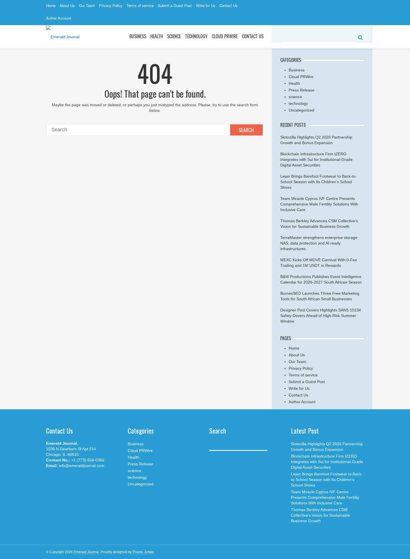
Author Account (58, 18)
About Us (67, 5)
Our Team (87, 5)
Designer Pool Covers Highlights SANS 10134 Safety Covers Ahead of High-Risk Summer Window (320, 315)
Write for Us (205, 5)
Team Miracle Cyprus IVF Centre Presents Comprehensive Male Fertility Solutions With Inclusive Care (319, 204)
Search (246, 130)
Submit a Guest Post (175, 5)
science (174, 36)
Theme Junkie (143, 552)
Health (156, 36)
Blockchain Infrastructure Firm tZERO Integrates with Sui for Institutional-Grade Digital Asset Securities (316, 159)
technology (298, 103)
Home (51, 5)
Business (137, 36)
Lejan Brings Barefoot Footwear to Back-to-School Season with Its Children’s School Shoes (318, 182)
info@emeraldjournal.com (81, 465)
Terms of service (140, 5)
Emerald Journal (86, 552)
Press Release (301, 90)
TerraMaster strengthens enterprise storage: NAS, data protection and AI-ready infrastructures (319, 243)
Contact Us (229, 5)
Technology (196, 36)
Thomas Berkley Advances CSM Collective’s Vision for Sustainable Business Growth (320, 515)
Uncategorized (301, 110)
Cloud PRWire (225, 36)
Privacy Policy (110, 5)
